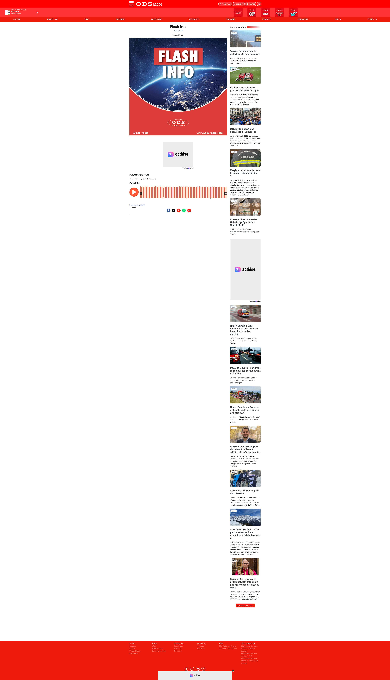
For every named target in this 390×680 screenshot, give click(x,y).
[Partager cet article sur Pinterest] (178, 211)
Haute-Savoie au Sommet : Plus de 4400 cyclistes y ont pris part (244, 410)
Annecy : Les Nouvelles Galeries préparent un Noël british (243, 222)
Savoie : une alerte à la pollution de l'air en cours (245, 52)
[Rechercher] (259, 4)
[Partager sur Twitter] (173, 211)
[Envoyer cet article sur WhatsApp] (183, 211)
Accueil (17, 19)
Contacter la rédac (159, 651)
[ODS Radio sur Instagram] (203, 669)
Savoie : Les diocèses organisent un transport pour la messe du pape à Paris (244, 583)
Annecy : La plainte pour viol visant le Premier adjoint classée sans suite (245, 449)
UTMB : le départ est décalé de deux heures (243, 130)
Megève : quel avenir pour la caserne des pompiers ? (245, 173)
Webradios (194, 19)
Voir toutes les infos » (245, 605)
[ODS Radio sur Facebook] (186, 669)
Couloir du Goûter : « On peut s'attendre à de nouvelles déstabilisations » (245, 533)
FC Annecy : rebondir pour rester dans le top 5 (244, 89)
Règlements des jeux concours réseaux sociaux (249, 648)
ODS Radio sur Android (228, 648)
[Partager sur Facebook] (168, 211)
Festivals (372, 19)
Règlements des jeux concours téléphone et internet (249, 660)
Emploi (338, 19)
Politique (120, 19)
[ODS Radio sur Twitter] (192, 669)
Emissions (178, 648)
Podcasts (230, 19)
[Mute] (37, 12)
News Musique (157, 648)
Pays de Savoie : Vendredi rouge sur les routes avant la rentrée (245, 370)
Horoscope (303, 19)
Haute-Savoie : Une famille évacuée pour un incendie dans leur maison (244, 330)
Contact (132, 646)
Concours (266, 19)
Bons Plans (52, 19)
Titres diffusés (134, 651)
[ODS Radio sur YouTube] (198, 669)
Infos (87, 19)
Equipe (132, 648)
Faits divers (157, 19)
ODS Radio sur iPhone (227, 646)
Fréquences (133, 653)
